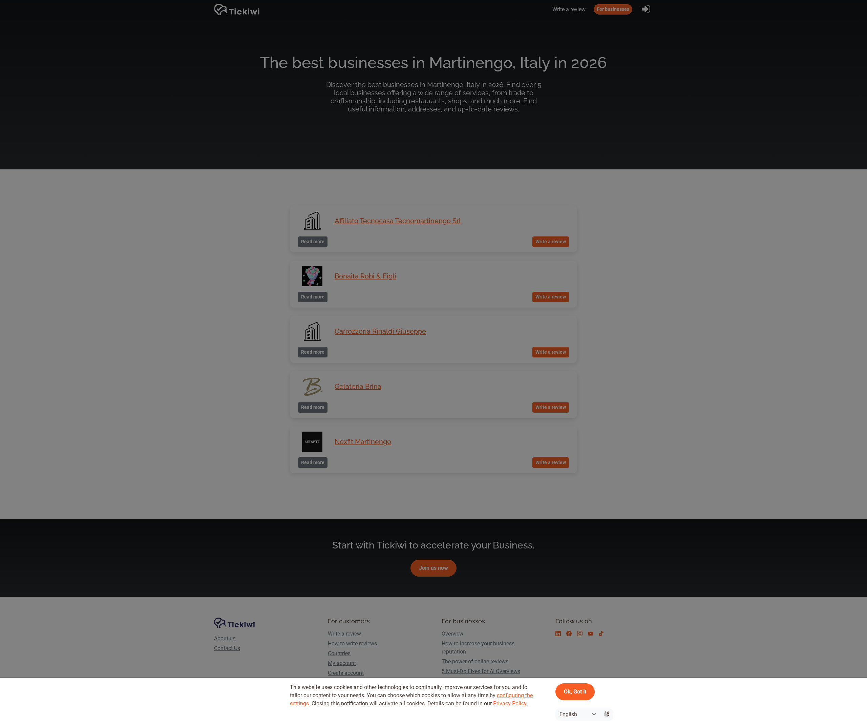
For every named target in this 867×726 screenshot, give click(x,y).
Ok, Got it (575, 691)
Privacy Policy (509, 703)
